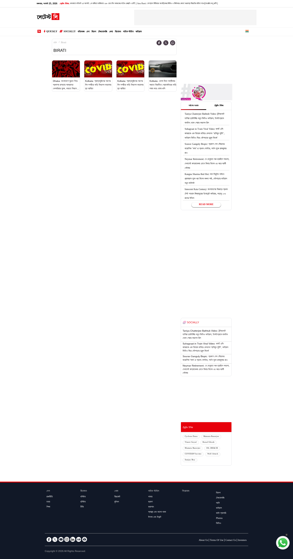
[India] (247, 32)
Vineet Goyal (191, 442)
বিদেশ (94, 32)
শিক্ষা (48, 507)
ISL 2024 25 (212, 448)
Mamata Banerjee (211, 436)
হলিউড (83, 502)
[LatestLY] (48, 17)
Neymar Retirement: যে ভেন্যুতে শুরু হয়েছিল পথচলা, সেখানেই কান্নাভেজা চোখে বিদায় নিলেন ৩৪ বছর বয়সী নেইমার (207, 164)
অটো (218, 503)
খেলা (111, 32)
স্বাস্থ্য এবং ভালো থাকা (157, 512)
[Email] (84, 539)
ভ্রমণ (150, 502)
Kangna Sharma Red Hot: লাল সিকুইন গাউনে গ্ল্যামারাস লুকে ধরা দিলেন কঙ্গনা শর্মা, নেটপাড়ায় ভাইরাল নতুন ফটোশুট (206, 179)
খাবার (150, 497)
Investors (242, 540)
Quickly (51, 32)
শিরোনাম (185, 491)
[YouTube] (60, 539)
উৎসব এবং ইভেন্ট (154, 517)
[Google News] (78, 539)
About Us (203, 540)
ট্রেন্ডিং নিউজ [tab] (218, 106)
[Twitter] (165, 42)
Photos (219, 518)
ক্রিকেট (117, 497)
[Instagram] (66, 539)
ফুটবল (116, 502)
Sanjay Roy (190, 460)
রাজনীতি (49, 497)
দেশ (88, 32)
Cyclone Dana (191, 436)
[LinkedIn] (72, 539)
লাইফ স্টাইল (128, 32)
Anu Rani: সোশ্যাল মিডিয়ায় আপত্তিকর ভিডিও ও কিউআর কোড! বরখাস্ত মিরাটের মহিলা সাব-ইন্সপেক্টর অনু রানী (168, 3)
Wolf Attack (212, 454)
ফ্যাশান (151, 507)
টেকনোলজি (102, 32)
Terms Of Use (216, 540)
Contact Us (230, 540)
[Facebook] (159, 42)
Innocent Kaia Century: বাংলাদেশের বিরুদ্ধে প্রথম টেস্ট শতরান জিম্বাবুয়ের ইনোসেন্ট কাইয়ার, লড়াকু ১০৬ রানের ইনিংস (206, 194)
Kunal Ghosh (208, 442)
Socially (70, 32)
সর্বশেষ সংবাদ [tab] (193, 106)
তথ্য (48, 502)
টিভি (82, 507)
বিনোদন (118, 32)
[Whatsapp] (172, 42)
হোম (55, 43)
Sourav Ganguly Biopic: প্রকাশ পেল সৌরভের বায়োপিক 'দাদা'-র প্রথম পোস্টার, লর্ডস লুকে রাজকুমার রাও (206, 149)
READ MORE (206, 205)
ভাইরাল (139, 32)
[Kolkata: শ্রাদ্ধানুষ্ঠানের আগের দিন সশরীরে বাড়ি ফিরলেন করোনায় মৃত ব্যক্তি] (98, 68)
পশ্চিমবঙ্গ (81, 32)
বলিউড (83, 497)
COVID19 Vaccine (193, 454)
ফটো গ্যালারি (221, 513)
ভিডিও (218, 523)
